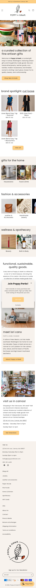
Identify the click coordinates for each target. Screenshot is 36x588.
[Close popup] (31, 283)
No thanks (18, 305)
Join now (18, 300)
